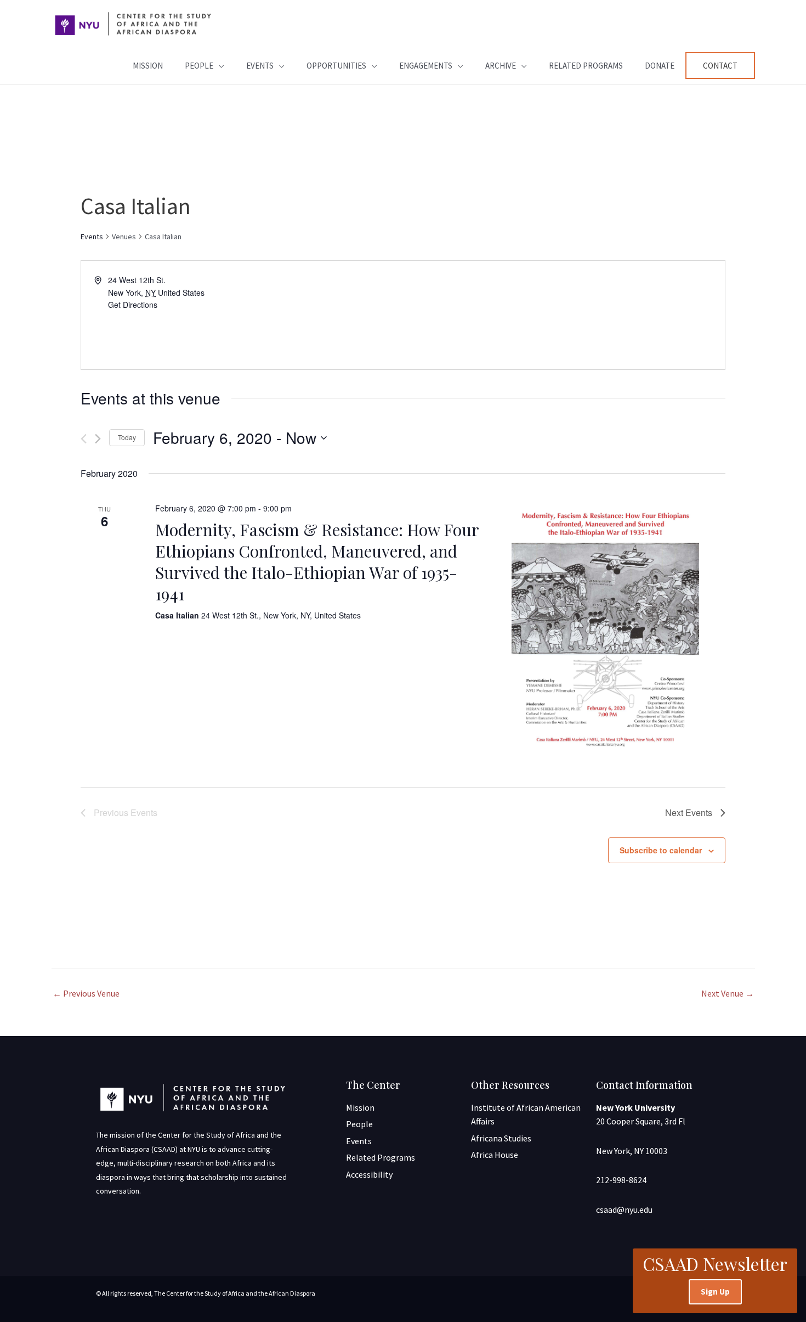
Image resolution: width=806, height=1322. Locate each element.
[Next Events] (98, 439)
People (199, 65)
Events (260, 65)
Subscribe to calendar (661, 850)
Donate (659, 65)
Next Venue (727, 993)
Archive (500, 65)
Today (127, 437)
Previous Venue (86, 993)
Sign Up (715, 1291)
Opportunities (336, 65)
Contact (720, 65)
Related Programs (586, 65)
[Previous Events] (84, 439)
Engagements (425, 65)
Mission (148, 65)
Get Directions (132, 304)
